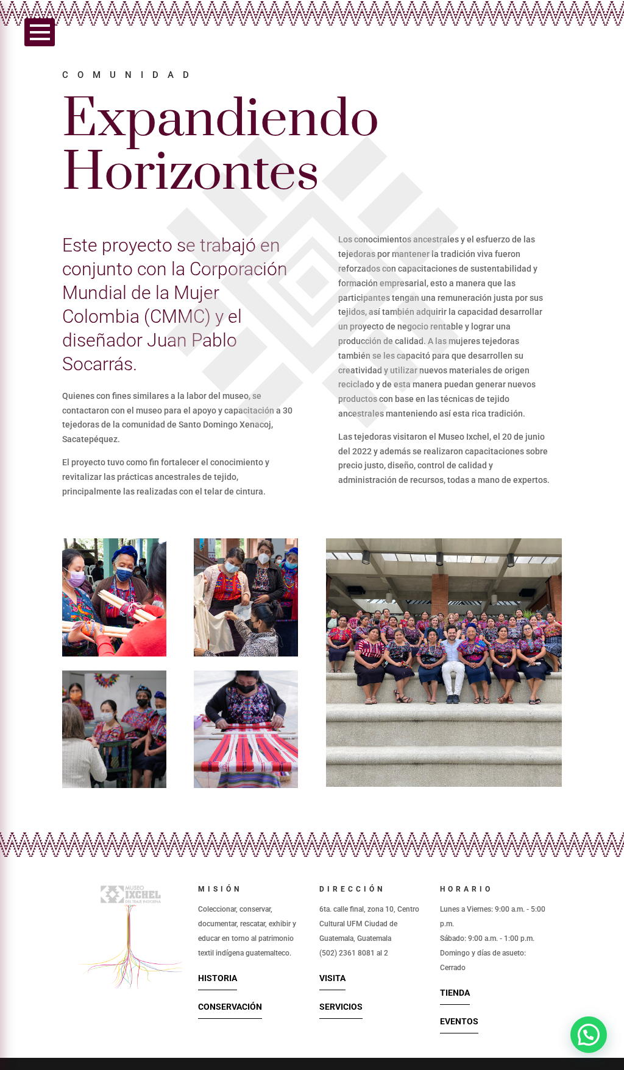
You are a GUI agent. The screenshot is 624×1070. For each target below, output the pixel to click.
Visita (332, 978)
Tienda (455, 993)
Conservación (230, 1007)
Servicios (341, 1007)
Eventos (459, 1021)
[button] (588, 1034)
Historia (217, 978)
